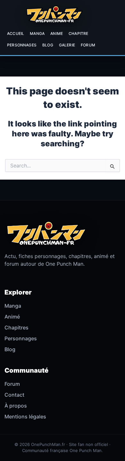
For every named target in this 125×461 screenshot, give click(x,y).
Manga (37, 33)
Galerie (67, 45)
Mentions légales (25, 416)
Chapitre (78, 33)
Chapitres (16, 327)
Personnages (22, 45)
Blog (47, 45)
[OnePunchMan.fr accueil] (54, 14)
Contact (14, 395)
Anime (56, 33)
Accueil (15, 33)
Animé (12, 316)
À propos (15, 405)
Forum (88, 45)
